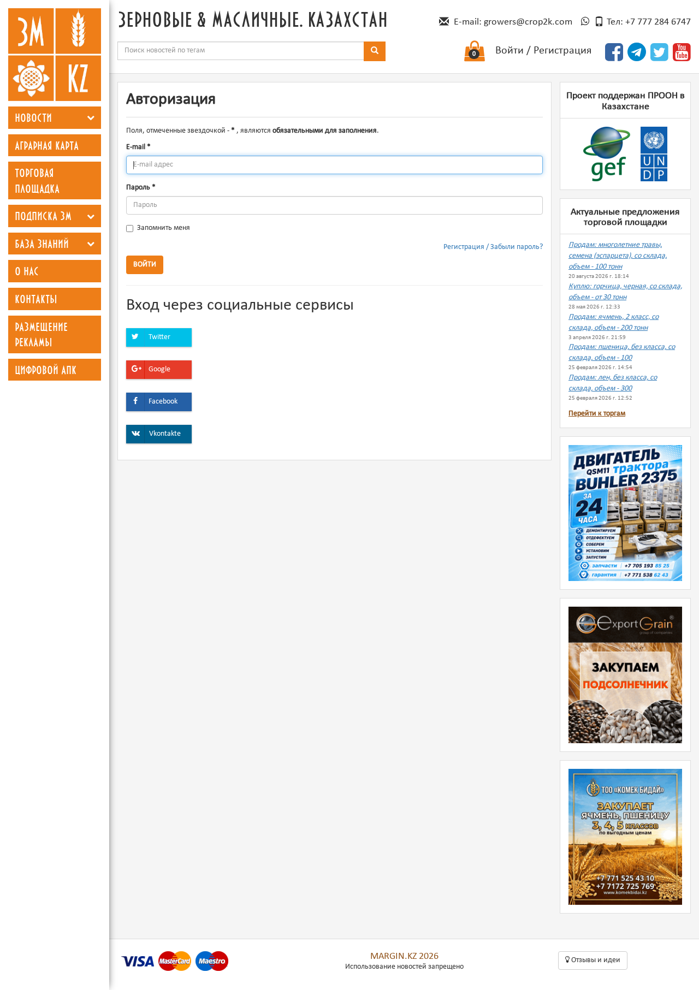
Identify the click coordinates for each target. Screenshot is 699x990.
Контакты (36, 298)
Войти (509, 50)
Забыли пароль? (516, 247)
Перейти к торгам (596, 414)
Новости (33, 117)
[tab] (54, 117)
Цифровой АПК (45, 369)
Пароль (141, 187)
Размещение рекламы (41, 334)
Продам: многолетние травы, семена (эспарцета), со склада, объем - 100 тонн (617, 256)
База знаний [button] (42, 243)
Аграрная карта (47, 145)
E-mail (138, 147)
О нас (27, 271)
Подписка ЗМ (43, 215)
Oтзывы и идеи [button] (595, 960)
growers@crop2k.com (528, 22)
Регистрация (562, 50)
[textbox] (241, 51)
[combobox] (240, 51)
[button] (90, 117)
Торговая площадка (37, 180)
